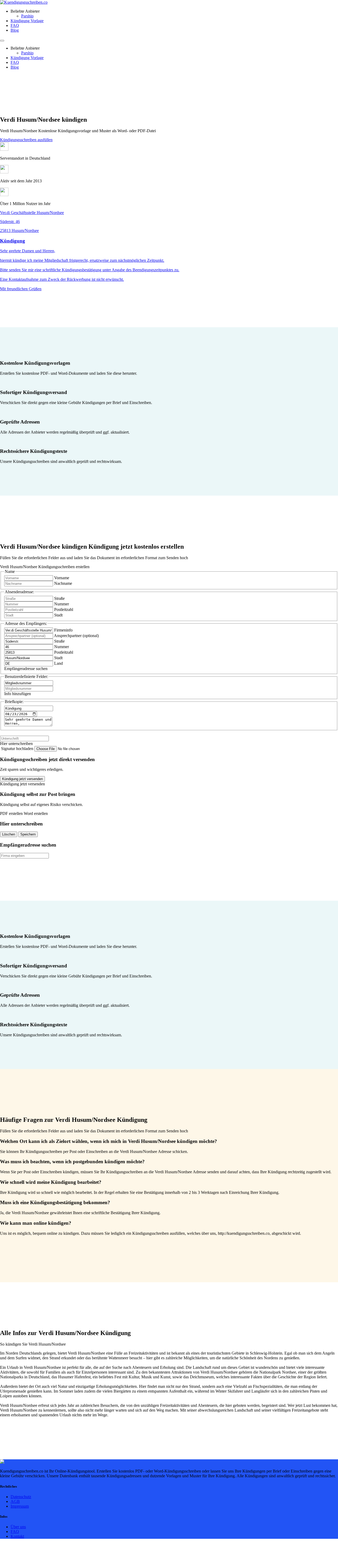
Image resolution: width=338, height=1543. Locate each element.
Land (58, 663)
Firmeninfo (63, 630)
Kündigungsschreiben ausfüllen (26, 139)
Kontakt (17, 1536)
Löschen (8, 834)
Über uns (18, 1527)
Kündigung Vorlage (27, 20)
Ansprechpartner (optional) (76, 635)
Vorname (61, 578)
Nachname (63, 583)
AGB (15, 1501)
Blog (15, 30)
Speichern (28, 834)
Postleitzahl (63, 609)
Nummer (61, 604)
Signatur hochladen (17, 748)
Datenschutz (21, 1496)
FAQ (15, 25)
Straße (59, 598)
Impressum (20, 1506)
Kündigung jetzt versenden (22, 779)
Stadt (58, 615)
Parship (27, 16)
